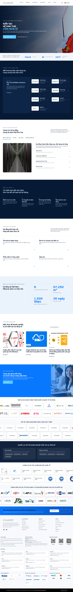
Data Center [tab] (21, 137)
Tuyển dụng (57, 529)
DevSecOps (40, 527)
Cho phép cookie (64, 590)
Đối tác (56, 527)
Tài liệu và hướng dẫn (9, 454)
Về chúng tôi (42, 2)
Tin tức (49, 2)
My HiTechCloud (8, 456)
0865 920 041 (30, 538)
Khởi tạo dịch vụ (54, 510)
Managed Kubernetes (25, 527)
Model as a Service (25, 526)
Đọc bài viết (5, 354)
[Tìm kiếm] (62, 3)
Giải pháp (27, 2)
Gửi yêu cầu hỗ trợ (17, 454)
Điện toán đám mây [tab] (7, 137)
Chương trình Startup (60, 454)
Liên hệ (54, 2)
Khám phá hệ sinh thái (9, 37)
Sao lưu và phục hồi (42, 524)
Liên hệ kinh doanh (64, 510)
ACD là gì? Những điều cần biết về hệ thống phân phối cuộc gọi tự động (59, 351)
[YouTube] (7, 530)
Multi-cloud (41, 522)
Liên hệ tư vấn (8, 382)
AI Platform (24, 524)
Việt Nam (68, 2)
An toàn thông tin (42, 526)
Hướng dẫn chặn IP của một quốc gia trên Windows (12, 351)
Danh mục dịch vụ (58, 524)
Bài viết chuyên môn (51, 454)
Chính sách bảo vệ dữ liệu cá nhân (40, 590)
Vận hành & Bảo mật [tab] (30, 137)
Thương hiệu (34, 2)
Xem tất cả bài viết (54, 327)
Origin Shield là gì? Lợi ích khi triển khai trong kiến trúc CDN (36, 351)
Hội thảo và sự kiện (43, 454)
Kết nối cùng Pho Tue (23, 37)
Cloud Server (24, 529)
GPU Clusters (24, 522)
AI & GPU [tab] (14, 137)
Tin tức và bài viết (58, 526)
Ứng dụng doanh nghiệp (43, 529)
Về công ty (9, 92)
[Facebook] (4, 530)
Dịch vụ (21, 2)
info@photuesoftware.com (31, 540)
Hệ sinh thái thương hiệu (59, 522)
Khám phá (66, 50)
